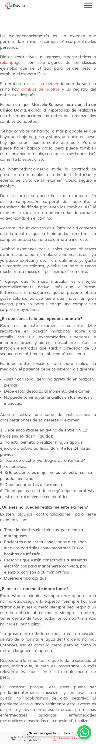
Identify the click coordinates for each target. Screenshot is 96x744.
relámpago (10, 62)
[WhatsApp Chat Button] (84, 732)
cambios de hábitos (40, 89)
